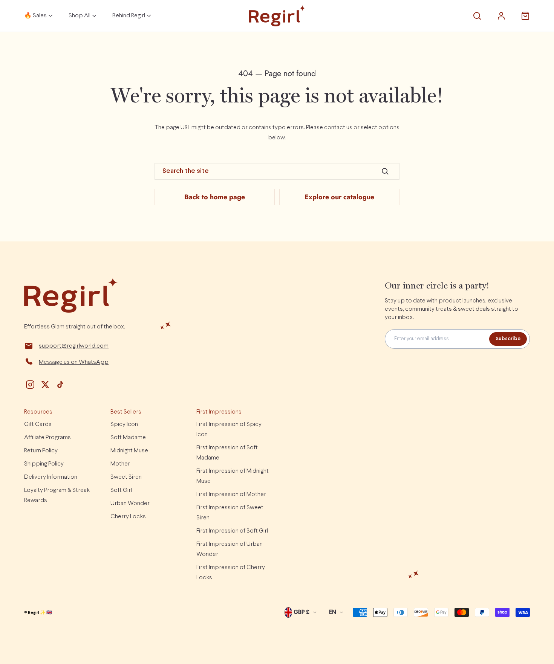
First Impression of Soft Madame (227, 453)
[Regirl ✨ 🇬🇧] (277, 15)
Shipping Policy (44, 464)
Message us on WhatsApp (74, 362)
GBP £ (301, 612)
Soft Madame (128, 437)
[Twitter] (45, 384)
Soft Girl (121, 490)
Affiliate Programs (47, 437)
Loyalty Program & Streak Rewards (57, 495)
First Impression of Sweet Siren (229, 513)
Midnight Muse (129, 450)
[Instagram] (30, 384)
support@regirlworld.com (74, 346)
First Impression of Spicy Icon (229, 429)
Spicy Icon (124, 424)
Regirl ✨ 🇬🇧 (40, 613)
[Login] (501, 16)
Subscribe (508, 338)
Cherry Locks (128, 516)
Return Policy (41, 450)
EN (332, 612)
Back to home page (214, 197)
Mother (120, 464)
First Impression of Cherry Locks (230, 572)
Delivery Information (50, 477)
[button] (477, 16)
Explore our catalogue (339, 197)
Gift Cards (38, 424)
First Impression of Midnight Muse (232, 476)
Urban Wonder (130, 503)
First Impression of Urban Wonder (229, 549)
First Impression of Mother (231, 494)
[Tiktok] (60, 384)
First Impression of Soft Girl (232, 531)
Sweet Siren (126, 477)
